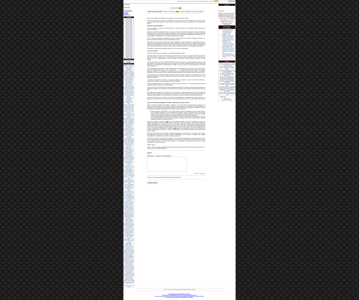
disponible (224, 23)
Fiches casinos (188, 1)
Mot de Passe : (127, 7)
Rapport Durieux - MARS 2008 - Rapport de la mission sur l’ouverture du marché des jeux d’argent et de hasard (129, 247)
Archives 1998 (129, 58)
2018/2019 (128, 60)
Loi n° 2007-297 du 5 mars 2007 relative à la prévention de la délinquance (129, 270)
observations (223, 20)
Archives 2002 (129, 52)
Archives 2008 (129, 43)
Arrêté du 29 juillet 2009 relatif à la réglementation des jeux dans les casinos (129, 222)
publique (222, 21)
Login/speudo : (127, 4)
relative (230, 23)
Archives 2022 (129, 24)
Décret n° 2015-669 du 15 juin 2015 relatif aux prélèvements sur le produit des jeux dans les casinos (129, 77)
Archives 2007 (129, 45)
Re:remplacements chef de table (226, 83)
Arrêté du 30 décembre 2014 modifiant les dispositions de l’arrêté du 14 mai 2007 (129, 101)
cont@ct (211, 1)
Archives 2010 (129, 41)
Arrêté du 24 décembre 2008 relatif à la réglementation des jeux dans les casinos (129, 236)
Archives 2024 (129, 21)
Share (149, 153)
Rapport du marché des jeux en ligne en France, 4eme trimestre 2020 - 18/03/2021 (128, 67)
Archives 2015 (129, 34)
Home (178, 1)
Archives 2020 (129, 27)
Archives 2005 (129, 48)
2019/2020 (128, 62)
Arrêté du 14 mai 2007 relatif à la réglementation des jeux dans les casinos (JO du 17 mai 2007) (129, 265)
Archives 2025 (129, 20)
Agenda (194, 1)
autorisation (231, 20)
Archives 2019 (129, 28)
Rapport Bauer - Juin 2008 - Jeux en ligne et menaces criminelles (129, 241)
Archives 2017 (129, 31)
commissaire (226, 24)
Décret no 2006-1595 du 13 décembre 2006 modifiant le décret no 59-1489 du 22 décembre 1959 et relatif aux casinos (129, 276)
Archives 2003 (129, 51)
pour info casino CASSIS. (225, 73)
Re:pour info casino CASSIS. (225, 66)
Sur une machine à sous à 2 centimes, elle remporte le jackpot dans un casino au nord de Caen (228, 49)
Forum (182, 1)
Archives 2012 (129, 38)
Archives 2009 (129, 42)
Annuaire (206, 1)
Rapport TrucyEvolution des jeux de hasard (129, 285)
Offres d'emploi (200, 1)
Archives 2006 (129, 46)
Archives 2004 (129, 49)
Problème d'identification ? (127, 14)
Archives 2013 (129, 36)
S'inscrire (151, 177)
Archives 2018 (129, 29)
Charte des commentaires (199, 173)
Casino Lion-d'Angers (224, 18)
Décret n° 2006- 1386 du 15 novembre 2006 (129, 281)
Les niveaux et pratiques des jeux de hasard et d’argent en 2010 (129, 181)
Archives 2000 (129, 55)
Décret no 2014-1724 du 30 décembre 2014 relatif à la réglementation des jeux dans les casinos (129, 116)
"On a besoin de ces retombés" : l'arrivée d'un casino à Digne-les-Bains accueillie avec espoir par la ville (228, 44)
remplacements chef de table (225, 89)
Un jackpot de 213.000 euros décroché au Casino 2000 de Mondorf (228, 54)
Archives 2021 (129, 25)
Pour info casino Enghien (225, 80)
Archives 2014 (129, 35)
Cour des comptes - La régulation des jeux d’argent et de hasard (129, 72)
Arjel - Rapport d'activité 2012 (129, 131)
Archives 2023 (129, 22)
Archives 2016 (129, 32)
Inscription (126, 12)
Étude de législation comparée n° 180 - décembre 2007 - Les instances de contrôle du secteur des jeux (129, 259)
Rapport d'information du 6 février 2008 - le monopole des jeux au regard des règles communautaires (129, 253)
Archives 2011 (129, 39)
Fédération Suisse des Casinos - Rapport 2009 (129, 218)
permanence (229, 21)
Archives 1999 (129, 56)
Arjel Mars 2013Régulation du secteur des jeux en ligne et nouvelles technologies (129, 136)
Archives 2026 (129, 18)
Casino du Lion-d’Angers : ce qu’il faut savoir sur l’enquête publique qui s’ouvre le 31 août (228, 31)
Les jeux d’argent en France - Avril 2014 (128, 121)
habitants (232, 18)
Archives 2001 (129, 53)
